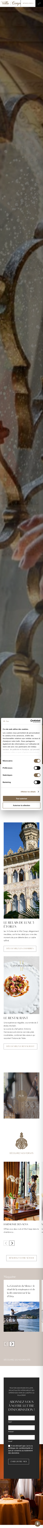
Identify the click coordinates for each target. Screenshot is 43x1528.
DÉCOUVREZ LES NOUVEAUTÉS (17, 1360)
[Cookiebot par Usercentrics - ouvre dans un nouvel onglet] (30, 721)
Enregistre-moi (19, 1461)
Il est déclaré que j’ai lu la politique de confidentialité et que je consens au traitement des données (20, 1449)
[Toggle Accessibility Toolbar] (38, 1524)
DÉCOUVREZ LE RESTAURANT (20, 1046)
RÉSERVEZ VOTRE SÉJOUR (21, 1258)
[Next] (11, 1243)
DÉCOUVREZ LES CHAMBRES (19, 948)
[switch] (37, 768)
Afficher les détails (28, 792)
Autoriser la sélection (21, 805)
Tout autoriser (21, 799)
